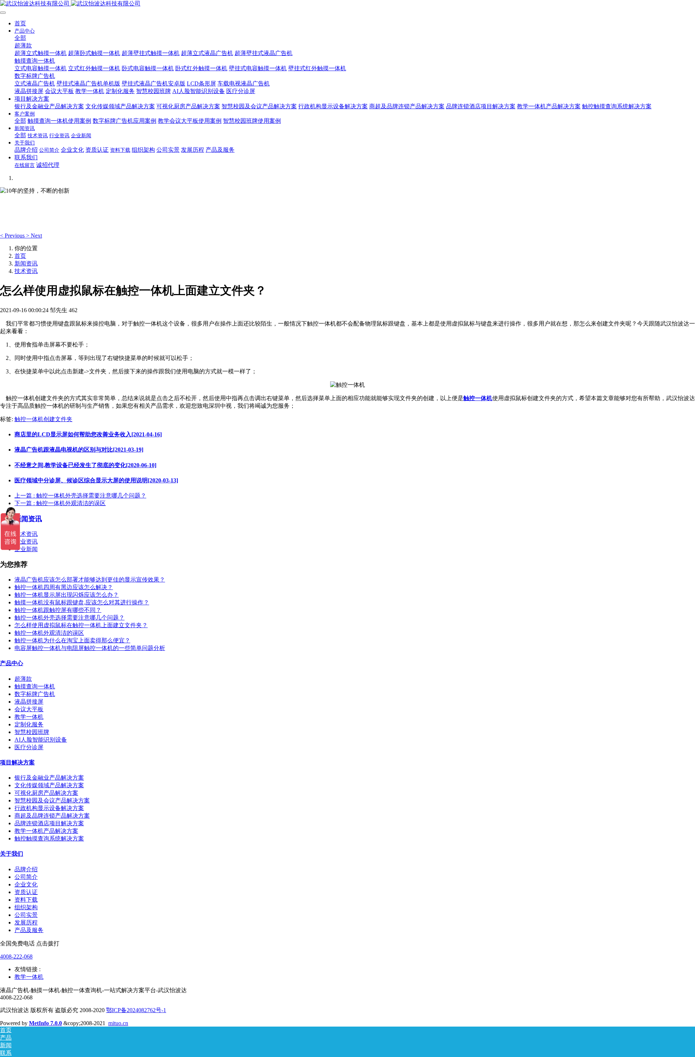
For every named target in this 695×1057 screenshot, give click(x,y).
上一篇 (80, 495)
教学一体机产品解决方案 (46, 831)
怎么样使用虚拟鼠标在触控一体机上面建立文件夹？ (81, 625)
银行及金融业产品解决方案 (49, 778)
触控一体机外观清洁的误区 (49, 633)
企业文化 (26, 884)
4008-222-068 (16, 956)
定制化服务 (28, 724)
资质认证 (26, 892)
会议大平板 (28, 709)
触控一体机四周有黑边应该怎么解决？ (63, 587)
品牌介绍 (26, 869)
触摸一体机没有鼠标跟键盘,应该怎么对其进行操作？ (81, 602)
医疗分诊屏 (28, 747)
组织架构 (26, 907)
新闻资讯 (26, 263)
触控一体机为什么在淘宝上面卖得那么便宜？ (72, 640)
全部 (20, 38)
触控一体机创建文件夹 (43, 419)
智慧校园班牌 (31, 732)
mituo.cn (118, 1023)
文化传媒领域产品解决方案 (49, 785)
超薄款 (23, 679)
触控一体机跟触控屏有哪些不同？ (57, 610)
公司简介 (26, 877)
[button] (13, 235)
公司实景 (26, 915)
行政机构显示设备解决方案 (49, 808)
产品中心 (11, 663)
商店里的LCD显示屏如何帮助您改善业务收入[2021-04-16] (88, 434)
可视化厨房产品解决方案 (46, 793)
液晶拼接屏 (28, 702)
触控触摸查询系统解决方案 (49, 838)
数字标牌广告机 (34, 694)
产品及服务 (28, 930)
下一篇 (60, 503)
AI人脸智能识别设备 (40, 740)
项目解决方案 (17, 762)
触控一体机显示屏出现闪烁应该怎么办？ (66, 595)
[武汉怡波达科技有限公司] (347, 4)
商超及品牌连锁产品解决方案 (52, 816)
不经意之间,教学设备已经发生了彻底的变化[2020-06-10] (85, 465)
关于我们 (11, 854)
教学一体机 (28, 717)
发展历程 (26, 922)
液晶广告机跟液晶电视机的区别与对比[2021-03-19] (78, 449)
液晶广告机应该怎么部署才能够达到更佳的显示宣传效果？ (89, 579)
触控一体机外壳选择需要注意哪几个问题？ (69, 618)
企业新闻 (26, 549)
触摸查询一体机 (34, 686)
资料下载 (26, 900)
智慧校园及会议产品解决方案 (52, 800)
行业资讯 (26, 541)
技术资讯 (26, 271)
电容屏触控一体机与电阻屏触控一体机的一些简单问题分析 (89, 648)
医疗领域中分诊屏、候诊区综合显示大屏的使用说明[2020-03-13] (96, 480)
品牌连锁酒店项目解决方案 (49, 823)
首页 (20, 23)
